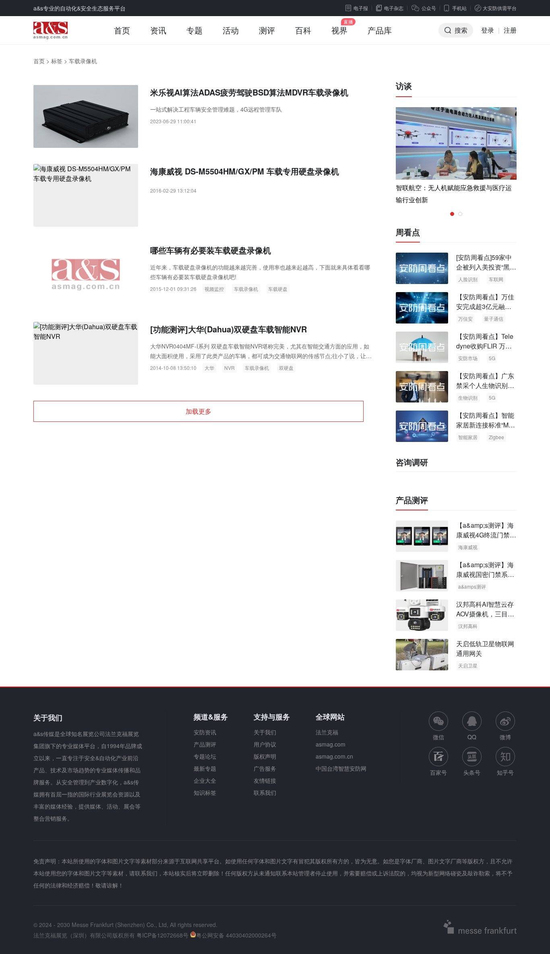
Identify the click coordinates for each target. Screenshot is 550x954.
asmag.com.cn (334, 756)
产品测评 (412, 500)
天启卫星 (468, 665)
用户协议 (265, 744)
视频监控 (214, 288)
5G (492, 358)
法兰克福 (327, 732)
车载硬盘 (277, 288)
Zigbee (496, 436)
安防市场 (468, 358)
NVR (229, 367)
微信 (438, 726)
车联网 (496, 279)
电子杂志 (393, 7)
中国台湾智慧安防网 (341, 768)
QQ (471, 737)
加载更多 (198, 411)
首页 (122, 30)
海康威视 (468, 546)
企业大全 (205, 780)
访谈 (404, 85)
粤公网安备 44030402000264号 (236, 935)
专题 (194, 30)
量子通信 (493, 318)
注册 (510, 30)
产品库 (380, 30)
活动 (231, 30)
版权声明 (265, 756)
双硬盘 (286, 367)
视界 (339, 30)
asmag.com (330, 744)
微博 (505, 737)
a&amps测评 (472, 586)
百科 (303, 30)
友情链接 (265, 780)
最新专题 (205, 768)
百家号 (438, 772)
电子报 (361, 7)
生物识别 (468, 397)
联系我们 (265, 792)
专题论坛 (205, 756)
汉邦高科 (468, 625)
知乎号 (505, 772)
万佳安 (465, 318)
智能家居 (468, 436)
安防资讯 (205, 732)
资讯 (158, 30)
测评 (267, 30)
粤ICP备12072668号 (162, 935)
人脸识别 (468, 279)
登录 (487, 30)
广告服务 (265, 768)
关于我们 (265, 732)
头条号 (471, 772)
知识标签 (205, 792)
